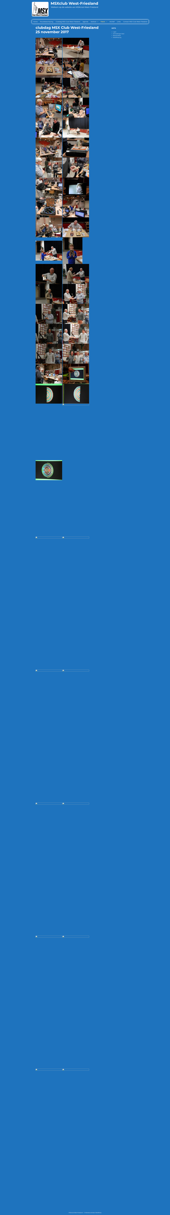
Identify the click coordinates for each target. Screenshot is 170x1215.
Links (119, 22)
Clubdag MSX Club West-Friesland (68, 22)
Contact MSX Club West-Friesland (135, 22)
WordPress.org (117, 37)
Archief (112, 22)
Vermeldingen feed (118, 33)
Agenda (85, 22)
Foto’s (103, 22)
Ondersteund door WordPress (92, 1212)
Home (35, 22)
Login (114, 32)
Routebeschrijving (46, 22)
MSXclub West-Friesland (74, 3)
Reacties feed (117, 35)
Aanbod (93, 22)
